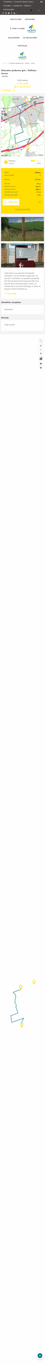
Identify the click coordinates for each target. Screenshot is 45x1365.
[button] (39, 10)
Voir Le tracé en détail (22, 209)
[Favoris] (35, 10)
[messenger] (40, 1358)
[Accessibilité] (31, 10)
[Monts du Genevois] (32, 29)
